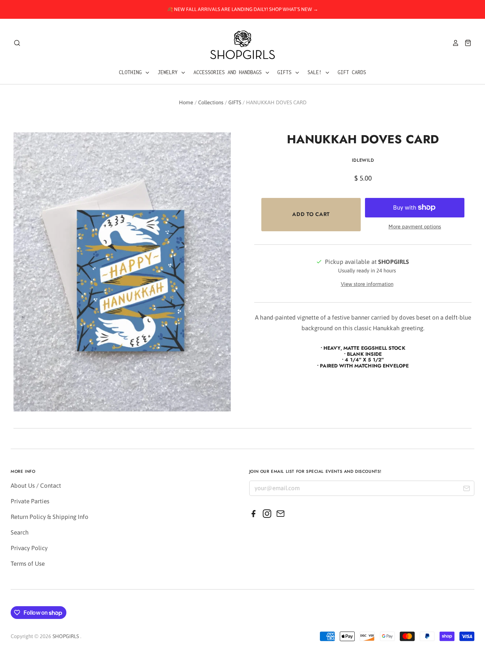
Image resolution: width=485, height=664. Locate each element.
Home (186, 102)
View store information (367, 284)
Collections (210, 102)
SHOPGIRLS (66, 636)
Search (20, 532)
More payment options (414, 226)
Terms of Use (28, 563)
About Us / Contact (36, 485)
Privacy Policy (29, 548)
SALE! (316, 72)
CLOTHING (132, 72)
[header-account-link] (453, 42)
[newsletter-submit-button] (466, 489)
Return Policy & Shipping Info (49, 516)
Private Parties (30, 501)
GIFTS (285, 72)
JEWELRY (169, 72)
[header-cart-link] (465, 42)
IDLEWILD (363, 160)
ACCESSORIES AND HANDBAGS (229, 72)
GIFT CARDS (352, 72)
